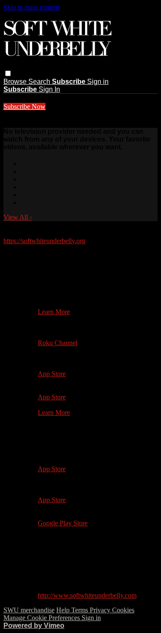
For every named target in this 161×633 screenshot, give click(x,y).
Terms (80, 610)
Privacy (101, 610)
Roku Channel (57, 342)
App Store (52, 373)
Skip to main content (31, 7)
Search (40, 81)
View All (17, 217)
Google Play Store (63, 523)
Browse (15, 81)
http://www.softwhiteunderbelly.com (87, 595)
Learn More (54, 311)
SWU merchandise (29, 610)
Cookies (123, 610)
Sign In (49, 89)
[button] (8, 73)
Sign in (98, 81)
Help (63, 610)
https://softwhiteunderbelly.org (44, 240)
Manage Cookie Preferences (42, 617)
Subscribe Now (24, 106)
